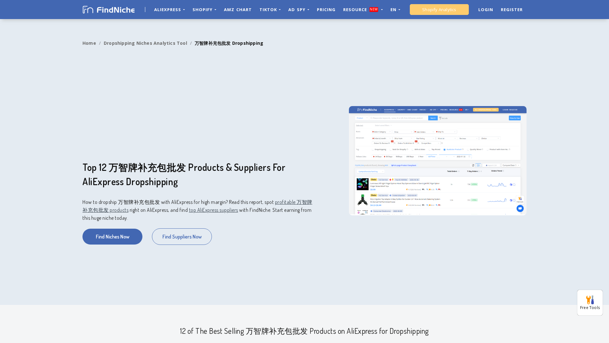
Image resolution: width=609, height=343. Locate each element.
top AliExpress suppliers (213, 210)
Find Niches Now (112, 236)
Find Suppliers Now (182, 236)
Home (89, 43)
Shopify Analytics (439, 9)
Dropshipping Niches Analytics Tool (145, 43)
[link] (89, 43)
